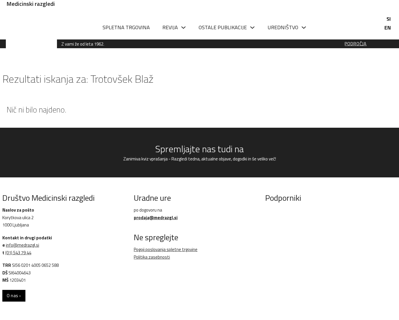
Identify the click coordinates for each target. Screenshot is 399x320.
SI (388, 19)
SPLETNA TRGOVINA (126, 27)
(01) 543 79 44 (18, 252)
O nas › (14, 295)
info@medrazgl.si (22, 245)
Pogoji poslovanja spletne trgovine (165, 249)
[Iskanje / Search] (354, 27)
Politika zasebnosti (152, 257)
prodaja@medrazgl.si (156, 217)
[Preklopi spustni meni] (183, 27)
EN (387, 28)
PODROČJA (356, 43)
